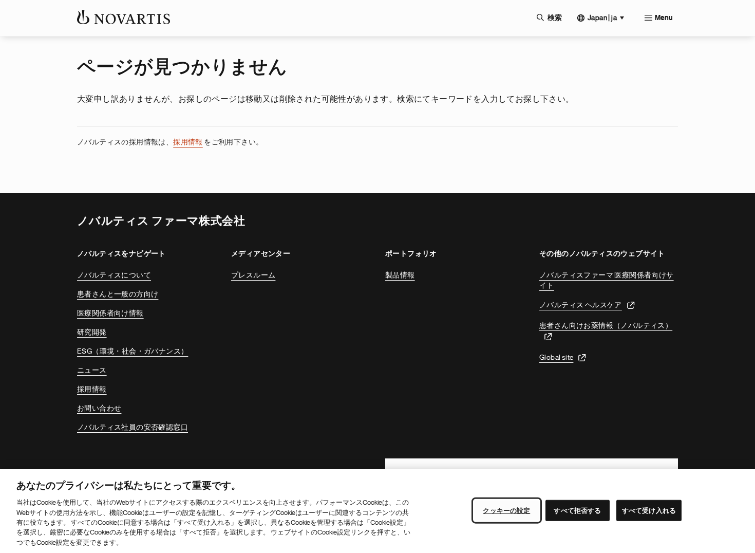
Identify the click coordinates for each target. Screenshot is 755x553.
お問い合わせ (99, 408)
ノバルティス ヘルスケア (580, 304)
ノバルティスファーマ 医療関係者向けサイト (606, 280)
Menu (664, 18)
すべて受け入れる (649, 510)
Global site (556, 357)
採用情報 (188, 141)
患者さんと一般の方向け (117, 294)
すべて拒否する (577, 510)
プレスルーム (253, 275)
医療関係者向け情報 (110, 313)
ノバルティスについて (114, 275)
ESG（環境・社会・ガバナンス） (132, 351)
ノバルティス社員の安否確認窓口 (132, 427)
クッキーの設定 (506, 510)
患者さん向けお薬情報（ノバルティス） (605, 325)
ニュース (92, 370)
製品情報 (400, 275)
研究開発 (92, 332)
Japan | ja (602, 17)
